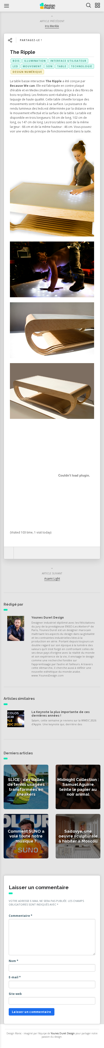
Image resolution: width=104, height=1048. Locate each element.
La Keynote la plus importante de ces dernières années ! (60, 713)
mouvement (32, 66)
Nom (13, 961)
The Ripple (22, 52)
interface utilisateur (68, 60)
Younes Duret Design (47, 617)
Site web (15, 994)
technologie (81, 66)
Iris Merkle (52, 26)
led (15, 66)
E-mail (15, 977)
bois (16, 60)
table (61, 66)
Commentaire (20, 916)
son (49, 66)
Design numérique (27, 72)
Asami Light (52, 579)
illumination (35, 60)
